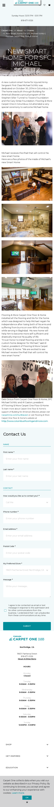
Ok (27, 797)
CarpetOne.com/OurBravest (15, 415)
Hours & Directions (27, 659)
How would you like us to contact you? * (21, 496)
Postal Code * (9, 546)
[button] (39, 5)
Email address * (10, 529)
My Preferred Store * (12, 563)
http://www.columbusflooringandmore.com (25, 421)
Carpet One (7, 30)
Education (12, 767)
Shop (9, 744)
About (20, 30)
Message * (8, 580)
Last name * (8, 469)
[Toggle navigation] (4, 5)
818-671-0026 (27, 20)
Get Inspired (13, 756)
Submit (27, 626)
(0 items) (49, 5)
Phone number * (10, 512)
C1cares (30, 30)
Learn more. (18, 793)
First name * (8, 452)
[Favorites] (44, 5)
